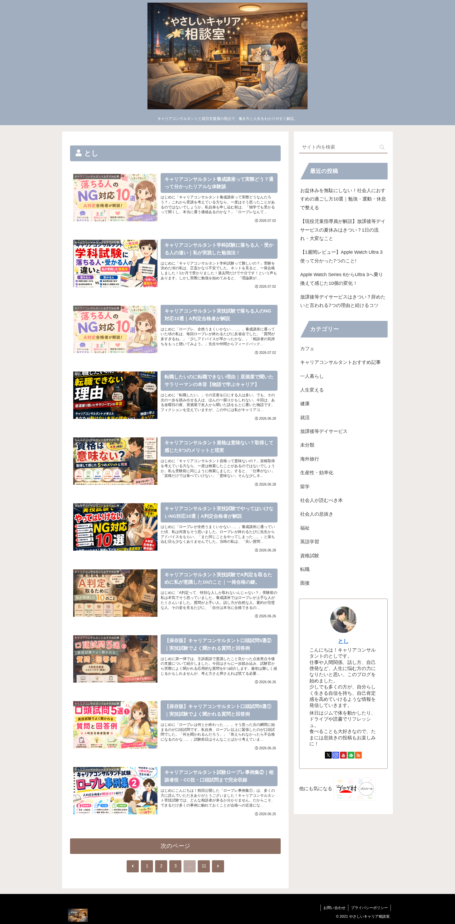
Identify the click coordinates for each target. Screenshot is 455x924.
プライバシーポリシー (369, 908)
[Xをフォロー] (328, 755)
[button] (382, 147)
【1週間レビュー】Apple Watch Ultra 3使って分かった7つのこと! (341, 256)
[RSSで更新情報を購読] (358, 755)
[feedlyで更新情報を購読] (351, 755)
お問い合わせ (334, 908)
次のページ (175, 846)
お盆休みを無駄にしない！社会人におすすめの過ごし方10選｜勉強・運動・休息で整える (343, 199)
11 (204, 866)
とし (343, 641)
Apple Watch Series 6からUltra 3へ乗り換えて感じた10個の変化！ (341, 279)
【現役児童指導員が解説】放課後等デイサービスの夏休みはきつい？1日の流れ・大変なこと (342, 230)
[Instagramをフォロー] (335, 755)
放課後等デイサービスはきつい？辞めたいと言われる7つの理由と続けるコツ (342, 301)
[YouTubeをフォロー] (343, 755)
